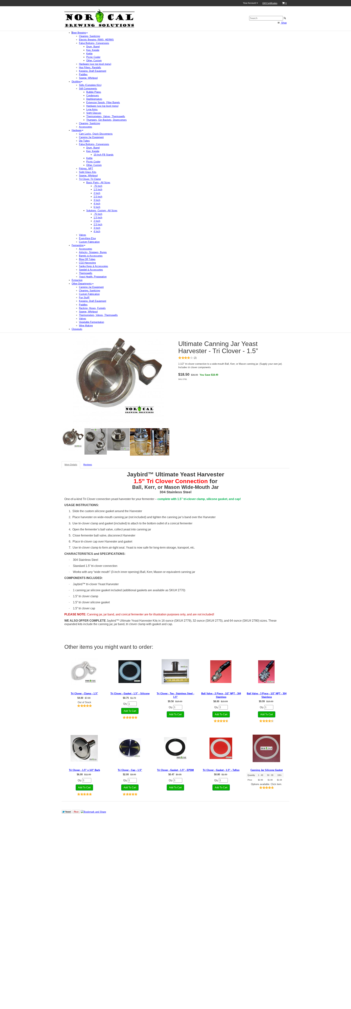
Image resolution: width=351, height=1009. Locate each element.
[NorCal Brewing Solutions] (99, 18)
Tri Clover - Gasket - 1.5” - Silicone (130, 693)
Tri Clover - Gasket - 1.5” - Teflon (221, 770)
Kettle (89, 53)
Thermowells (85, 273)
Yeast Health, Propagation (93, 276)
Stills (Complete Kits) (90, 85)
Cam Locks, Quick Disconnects (96, 133)
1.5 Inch (98, 189)
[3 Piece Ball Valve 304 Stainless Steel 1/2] (267, 672)
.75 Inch (98, 186)
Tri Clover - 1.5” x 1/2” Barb (84, 770)
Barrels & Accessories (91, 255)
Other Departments (82, 283)
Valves (82, 235)
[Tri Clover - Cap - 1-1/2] (130, 748)
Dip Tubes (84, 140)
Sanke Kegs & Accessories (93, 266)
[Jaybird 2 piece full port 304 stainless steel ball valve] (221, 672)
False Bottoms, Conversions (94, 43)
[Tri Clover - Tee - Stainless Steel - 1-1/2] (175, 672)
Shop (283, 22)
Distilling (76, 81)
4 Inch (97, 203)
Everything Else (87, 238)
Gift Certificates (269, 3)
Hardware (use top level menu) (95, 64)
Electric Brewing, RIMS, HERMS (96, 39)
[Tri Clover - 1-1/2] (84, 748)
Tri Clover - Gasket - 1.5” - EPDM (175, 770)
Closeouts (77, 329)
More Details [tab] (71, 464)
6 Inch (97, 207)
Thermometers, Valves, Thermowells (105, 116)
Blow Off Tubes (87, 259)
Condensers (92, 95)
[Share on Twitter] (66, 812)
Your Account (249, 3)
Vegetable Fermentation (91, 322)
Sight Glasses (93, 113)
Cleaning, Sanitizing (89, 36)
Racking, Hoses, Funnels (92, 308)
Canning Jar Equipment (91, 137)
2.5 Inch (98, 196)
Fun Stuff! (84, 297)
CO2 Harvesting (87, 262)
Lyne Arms (92, 109)
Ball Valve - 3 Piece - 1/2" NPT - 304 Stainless (266, 695)
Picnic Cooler (93, 57)
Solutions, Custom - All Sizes (101, 210)
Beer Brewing (79, 32)
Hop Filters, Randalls (90, 67)
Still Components (88, 88)
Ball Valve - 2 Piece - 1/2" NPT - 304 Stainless (221, 695)
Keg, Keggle (92, 50)
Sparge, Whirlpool (88, 78)
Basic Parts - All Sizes (98, 182)
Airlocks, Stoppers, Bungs (93, 252)
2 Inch (97, 193)
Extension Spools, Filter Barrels (103, 102)
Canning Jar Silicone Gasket (266, 770)
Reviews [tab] (87, 464)
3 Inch (97, 200)
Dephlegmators (94, 99)
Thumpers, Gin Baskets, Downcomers (106, 120)
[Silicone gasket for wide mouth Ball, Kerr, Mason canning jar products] (267, 748)
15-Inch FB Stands (104, 154)
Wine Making (86, 325)
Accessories (85, 126)
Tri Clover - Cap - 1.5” (130, 770)
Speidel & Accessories (91, 269)
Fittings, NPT (86, 168)
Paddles (83, 74)
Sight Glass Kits (87, 172)
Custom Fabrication (89, 241)
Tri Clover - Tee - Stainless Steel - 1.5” (175, 695)
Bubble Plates (93, 92)
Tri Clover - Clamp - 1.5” (84, 693)
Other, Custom (94, 60)
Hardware (77, 130)
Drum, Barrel (93, 46)
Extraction (77, 280)
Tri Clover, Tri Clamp (90, 179)
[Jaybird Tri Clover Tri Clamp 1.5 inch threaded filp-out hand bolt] (84, 672)
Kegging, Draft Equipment (92, 71)
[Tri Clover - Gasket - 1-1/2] (130, 672)
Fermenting (78, 245)
